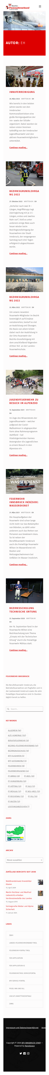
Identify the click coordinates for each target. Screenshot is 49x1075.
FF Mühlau (14, 791)
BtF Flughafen (16, 756)
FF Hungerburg (17, 781)
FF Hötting (14, 786)
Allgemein (14, 730)
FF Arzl (29, 776)
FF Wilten (14, 801)
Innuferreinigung (22, 91)
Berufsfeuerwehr (18, 740)
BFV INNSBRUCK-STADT (31, 1043)
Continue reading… (18, 147)
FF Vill (32, 796)
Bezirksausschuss (18, 751)
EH (33, 99)
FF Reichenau (16, 796)
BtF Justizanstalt (17, 761)
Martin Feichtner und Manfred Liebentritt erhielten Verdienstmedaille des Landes (19, 895)
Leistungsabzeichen (18, 806)
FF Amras (14, 776)
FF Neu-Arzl (32, 791)
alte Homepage (17, 735)
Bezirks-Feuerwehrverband (23, 746)
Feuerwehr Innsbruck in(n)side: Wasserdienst (24, 502)
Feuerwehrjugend (18, 771)
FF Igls (30, 786)
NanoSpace (30, 1046)
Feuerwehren (16, 766)
